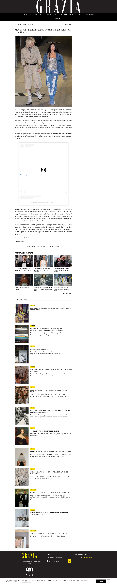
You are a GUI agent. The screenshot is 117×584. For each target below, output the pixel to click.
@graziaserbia (87, 558)
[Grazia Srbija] (58, 6)
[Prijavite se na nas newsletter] (69, 561)
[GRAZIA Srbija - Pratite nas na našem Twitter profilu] (29, 575)
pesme (57, 246)
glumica (30, 246)
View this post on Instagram (29, 175)
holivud (36, 246)
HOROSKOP (89, 15)
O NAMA (58, 19)
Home (25, 15)
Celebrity (68, 15)
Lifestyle (79, 15)
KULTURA (58, 15)
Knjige (32, 24)
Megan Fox (44, 246)
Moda (41, 15)
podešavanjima (26, 582)
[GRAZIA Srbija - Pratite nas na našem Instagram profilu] (32, 575)
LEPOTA (50, 15)
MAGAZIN (33, 15)
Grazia (17, 24)
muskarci (51, 246)
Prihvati (101, 581)
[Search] (100, 17)
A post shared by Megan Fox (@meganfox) (43, 202)
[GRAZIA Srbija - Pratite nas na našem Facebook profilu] (26, 575)
